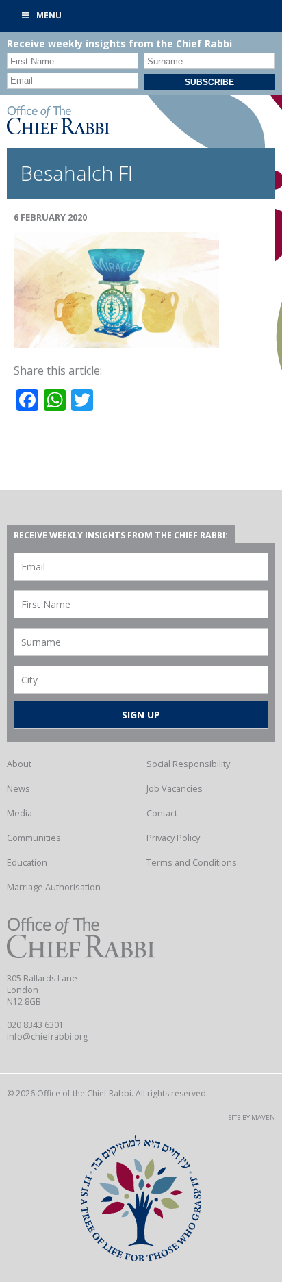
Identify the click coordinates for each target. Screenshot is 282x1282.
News (18, 788)
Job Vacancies (174, 788)
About (19, 763)
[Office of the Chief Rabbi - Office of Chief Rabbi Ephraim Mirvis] (58, 130)
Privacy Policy (173, 837)
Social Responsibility (188, 763)
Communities (34, 837)
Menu (49, 15)
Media (19, 813)
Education (27, 862)
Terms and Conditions (191, 862)
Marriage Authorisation (54, 887)
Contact (161, 813)
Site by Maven (252, 1117)
